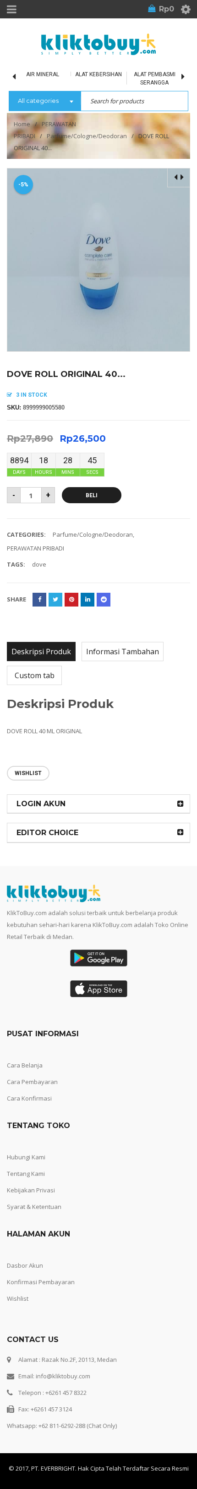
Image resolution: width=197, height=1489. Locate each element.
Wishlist (17, 1298)
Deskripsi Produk (41, 651)
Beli (92, 495)
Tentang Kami (26, 1173)
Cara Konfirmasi (29, 1098)
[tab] (41, 651)
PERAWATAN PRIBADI (35, 548)
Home (22, 124)
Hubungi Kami (26, 1157)
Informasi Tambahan (122, 651)
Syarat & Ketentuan (34, 1206)
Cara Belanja (25, 1065)
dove (39, 564)
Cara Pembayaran (32, 1082)
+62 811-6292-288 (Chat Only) (77, 1426)
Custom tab (35, 675)
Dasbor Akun (25, 1265)
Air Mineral (42, 74)
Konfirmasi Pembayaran (41, 1282)
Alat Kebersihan (98, 74)
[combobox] (45, 101)
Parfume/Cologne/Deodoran (87, 136)
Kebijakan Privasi (31, 1190)
